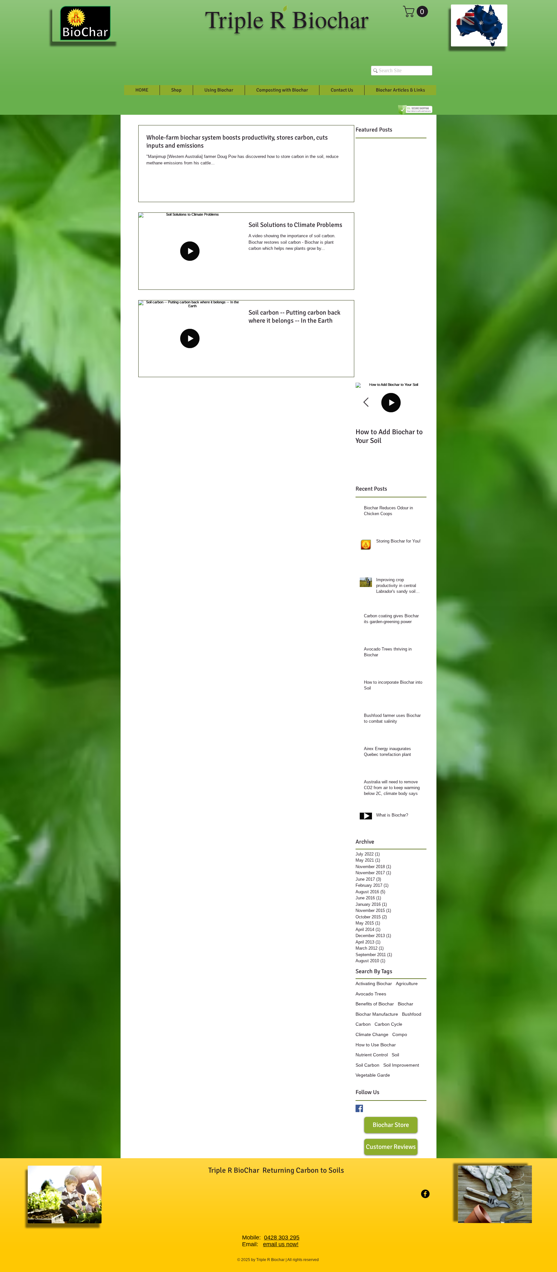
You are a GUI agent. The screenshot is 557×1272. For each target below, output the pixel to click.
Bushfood (411, 1014)
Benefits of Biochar (375, 1003)
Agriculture (407, 983)
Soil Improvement (401, 1065)
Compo (399, 1034)
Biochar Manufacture (377, 1014)
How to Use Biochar (376, 1044)
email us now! (280, 1244)
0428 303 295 (281, 1237)
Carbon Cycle (388, 1024)
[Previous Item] (366, 402)
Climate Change (372, 1034)
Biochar (405, 1003)
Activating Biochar (374, 983)
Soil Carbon (367, 1065)
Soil (395, 1054)
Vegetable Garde (373, 1075)
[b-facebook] (425, 1193)
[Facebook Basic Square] (359, 1108)
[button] (417, 11)
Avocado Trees (371, 993)
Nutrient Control (372, 1054)
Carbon (363, 1024)
